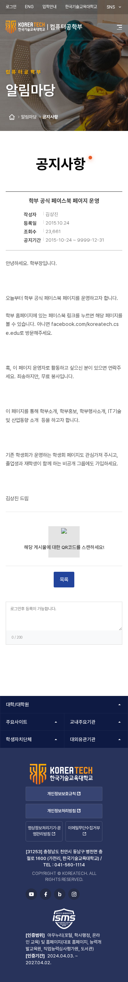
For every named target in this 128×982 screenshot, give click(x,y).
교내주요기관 (83, 722)
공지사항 (50, 117)
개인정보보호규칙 (61, 793)
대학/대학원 (17, 704)
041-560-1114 (69, 864)
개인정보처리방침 (61, 810)
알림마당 (29, 117)
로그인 (11, 6)
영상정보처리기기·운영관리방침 (44, 830)
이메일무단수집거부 (84, 827)
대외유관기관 (83, 739)
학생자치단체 (19, 739)
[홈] (12, 117)
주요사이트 (16, 722)
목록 (64, 579)
